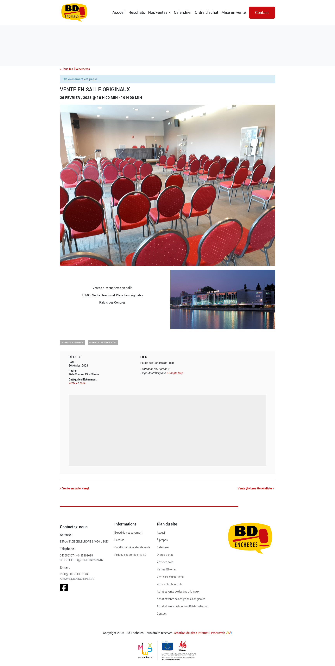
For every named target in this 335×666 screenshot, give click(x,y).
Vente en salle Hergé (74, 488)
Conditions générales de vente (132, 547)
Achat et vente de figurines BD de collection (182, 606)
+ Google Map (174, 373)
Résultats (137, 12)
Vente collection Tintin (170, 584)
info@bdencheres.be (74, 574)
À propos (162, 540)
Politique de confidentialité (130, 554)
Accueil (118, 12)
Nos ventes (158, 12)
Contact (262, 12)
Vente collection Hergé (170, 577)
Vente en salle (77, 383)
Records (119, 540)
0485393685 (85, 555)
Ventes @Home (166, 569)
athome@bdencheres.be (77, 579)
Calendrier (183, 12)
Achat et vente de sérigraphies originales (181, 599)
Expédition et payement (128, 532)
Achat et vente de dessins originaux (178, 591)
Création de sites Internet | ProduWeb (199, 632)
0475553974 (67, 555)
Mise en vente (233, 12)
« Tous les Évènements (75, 69)
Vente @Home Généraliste (256, 488)
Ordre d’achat (206, 12)
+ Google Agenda (72, 342)
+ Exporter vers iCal (102, 342)
